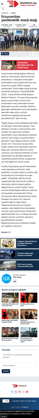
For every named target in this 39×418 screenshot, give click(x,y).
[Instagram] (23, 391)
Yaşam (13, 13)
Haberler (4, 13)
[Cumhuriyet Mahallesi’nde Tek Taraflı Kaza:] (10, 298)
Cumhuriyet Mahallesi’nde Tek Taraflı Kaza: (10, 304)
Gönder (6, 371)
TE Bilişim (24, 407)
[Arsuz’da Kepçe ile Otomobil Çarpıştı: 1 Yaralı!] (28, 332)
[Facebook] (12, 391)
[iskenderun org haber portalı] (22, 4)
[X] (16, 391)
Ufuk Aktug (17, 277)
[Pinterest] (19, 391)
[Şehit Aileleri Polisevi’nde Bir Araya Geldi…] (10, 332)
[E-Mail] (14, 281)
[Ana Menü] (2, 4)
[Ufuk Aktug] (6, 278)
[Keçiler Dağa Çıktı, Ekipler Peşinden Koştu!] (10, 314)
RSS (6, 401)
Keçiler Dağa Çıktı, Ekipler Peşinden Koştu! (10, 321)
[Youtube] (27, 391)
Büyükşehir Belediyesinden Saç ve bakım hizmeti (27, 322)
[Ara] (3, 8)
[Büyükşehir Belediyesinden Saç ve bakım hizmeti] (28, 314)
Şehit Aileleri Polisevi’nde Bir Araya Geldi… (10, 339)
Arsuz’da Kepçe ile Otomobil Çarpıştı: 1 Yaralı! (26, 340)
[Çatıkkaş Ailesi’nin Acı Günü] (28, 298)
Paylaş (6, 54)
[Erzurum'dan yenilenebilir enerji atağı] (19, 40)
